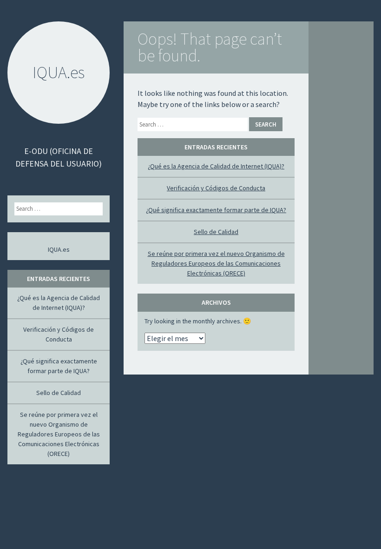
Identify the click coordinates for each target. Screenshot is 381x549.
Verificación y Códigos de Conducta (216, 188)
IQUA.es (59, 249)
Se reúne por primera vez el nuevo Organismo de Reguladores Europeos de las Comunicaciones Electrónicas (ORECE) (216, 263)
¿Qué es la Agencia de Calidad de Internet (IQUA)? (216, 166)
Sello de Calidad (216, 232)
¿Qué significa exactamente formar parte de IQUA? (216, 210)
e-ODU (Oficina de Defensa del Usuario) (58, 157)
